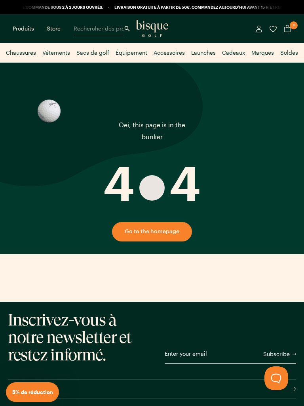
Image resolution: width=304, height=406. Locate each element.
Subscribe (276, 353)
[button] (32, 392)
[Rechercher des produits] (127, 28)
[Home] (152, 28)
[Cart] (285, 29)
